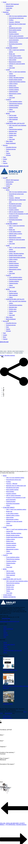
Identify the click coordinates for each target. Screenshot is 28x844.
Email (2, 741)
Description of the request (7, 764)
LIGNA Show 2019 (8, 704)
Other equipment (13, 119)
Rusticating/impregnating (15, 44)
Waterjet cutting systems (15, 58)
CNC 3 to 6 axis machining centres (18, 16)
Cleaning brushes (13, 42)
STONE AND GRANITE (11, 48)
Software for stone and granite (17, 63)
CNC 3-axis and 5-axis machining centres (17, 581)
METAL (8, 113)
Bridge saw (12, 54)
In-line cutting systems (15, 56)
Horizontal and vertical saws (16, 18)
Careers (8, 10)
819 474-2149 (6, 618)
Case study (12, 67)
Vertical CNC (12, 75)
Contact (5, 159)
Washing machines (14, 87)
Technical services (11, 149)
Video (10, 46)
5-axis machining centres (15, 101)
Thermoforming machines (15, 103)
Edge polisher (12, 59)
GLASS (8, 69)
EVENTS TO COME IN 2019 (10, 670)
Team (4, 157)
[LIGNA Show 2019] (8, 702)
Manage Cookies (7, 718)
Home (4, 627)
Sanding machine (13, 117)
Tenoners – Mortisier (14, 22)
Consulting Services (11, 147)
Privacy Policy (6, 716)
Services (5, 145)
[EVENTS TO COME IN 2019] (8, 668)
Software (8, 155)
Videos (11, 65)
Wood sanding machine (15, 30)
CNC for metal (12, 115)
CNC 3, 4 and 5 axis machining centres (16, 509)
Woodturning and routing (15, 28)
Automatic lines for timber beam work (16, 485)
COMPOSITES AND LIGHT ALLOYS (15, 123)
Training (8, 153)
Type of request (4, 758)
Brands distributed (11, 143)
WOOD (7, 14)
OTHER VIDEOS (7, 595)
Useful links (9, 8)
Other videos (9, 141)
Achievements (9, 6)
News (4, 161)
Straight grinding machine (15, 79)
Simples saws (12, 133)
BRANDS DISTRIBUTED (9, 597)
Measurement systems (15, 61)
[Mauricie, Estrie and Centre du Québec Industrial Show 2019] (8, 684)
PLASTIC (8, 99)
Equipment (6, 12)
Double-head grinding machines (17, 81)
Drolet (4, 2)
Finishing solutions (14, 34)
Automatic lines (13, 131)
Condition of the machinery (7, 752)
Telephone (3, 746)
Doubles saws (13, 135)
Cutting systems (13, 83)
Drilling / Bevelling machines (16, 77)
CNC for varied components (16, 36)
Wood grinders (13, 32)
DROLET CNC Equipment (12, 4)
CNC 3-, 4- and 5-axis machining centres (16, 529)
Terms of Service (8, 713)
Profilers (11, 20)
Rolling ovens (12, 85)
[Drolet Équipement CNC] (11, 175)
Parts (7, 151)
